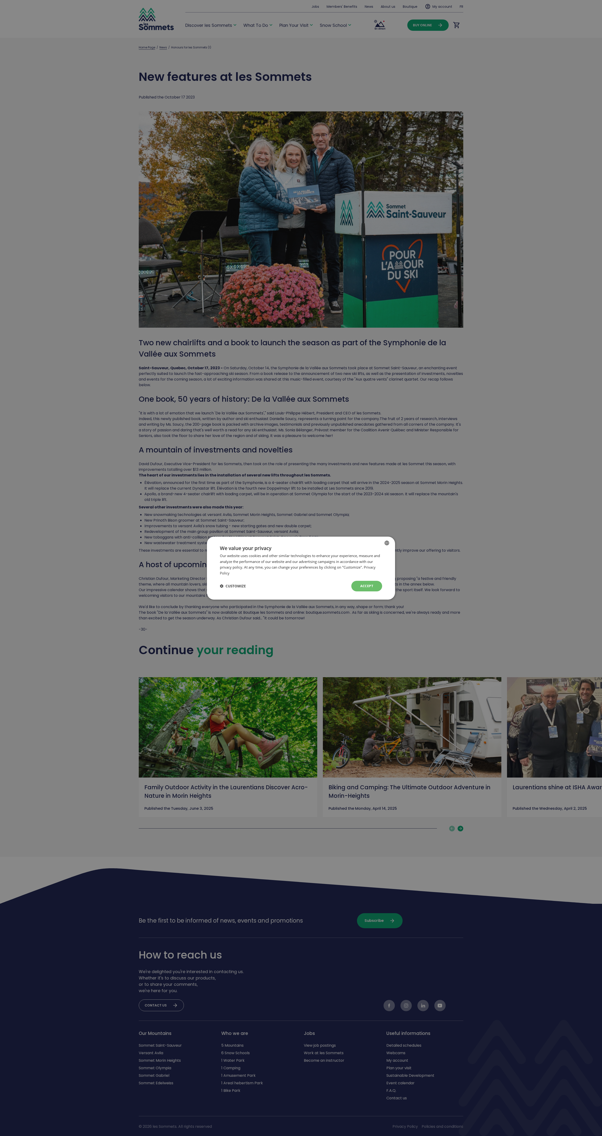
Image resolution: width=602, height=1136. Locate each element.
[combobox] (386, 542)
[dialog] (301, 567)
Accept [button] (366, 586)
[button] (233, 586)
